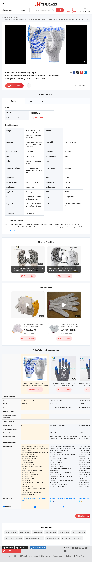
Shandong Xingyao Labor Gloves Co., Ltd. (62, 498)
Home (4, 17)
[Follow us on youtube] (83, 547)
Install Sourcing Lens (13, 551)
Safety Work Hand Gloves (34, 538)
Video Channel (13, 17)
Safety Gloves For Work (14, 538)
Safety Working (11, 532)
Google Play (21, 547)
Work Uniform (64, 532)
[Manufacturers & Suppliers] (46, 4)
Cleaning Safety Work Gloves (72, 538)
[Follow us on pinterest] (86, 547)
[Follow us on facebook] (73, 547)
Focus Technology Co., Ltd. (30, 556)
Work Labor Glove (79, 532)
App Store (8, 547)
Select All (8, 506)
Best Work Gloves (53, 538)
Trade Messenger (38, 547)
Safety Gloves (24, 532)
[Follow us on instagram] (80, 547)
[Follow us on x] (76, 547)
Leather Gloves (51, 532)
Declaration (69, 556)
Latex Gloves (37, 532)
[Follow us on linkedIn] (65, 551)
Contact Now (15, 85)
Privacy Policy (80, 556)
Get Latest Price (79, 86)
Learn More (9, 230)
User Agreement (58, 556)
